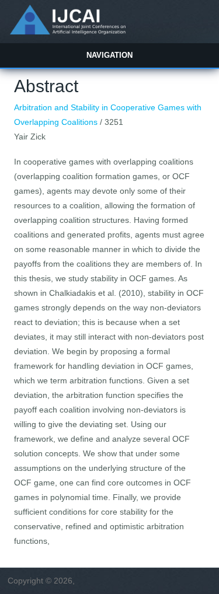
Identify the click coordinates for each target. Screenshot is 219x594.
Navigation (109, 55)
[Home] (67, 31)
